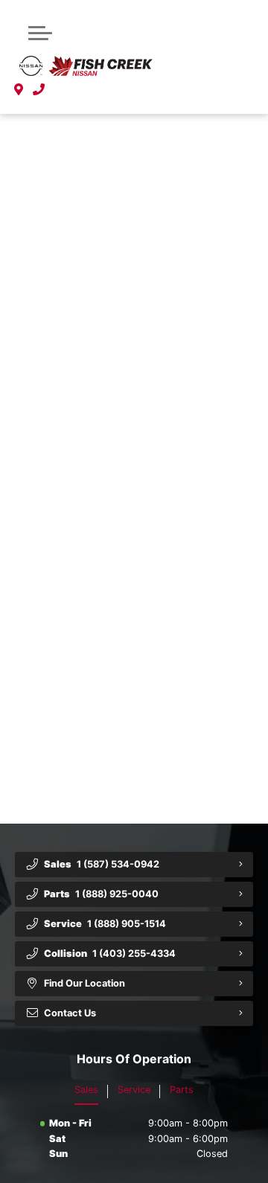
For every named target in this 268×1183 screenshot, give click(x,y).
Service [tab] (134, 1089)
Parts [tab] (182, 1089)
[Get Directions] (19, 90)
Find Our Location (84, 983)
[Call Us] (39, 90)
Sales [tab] (86, 1089)
